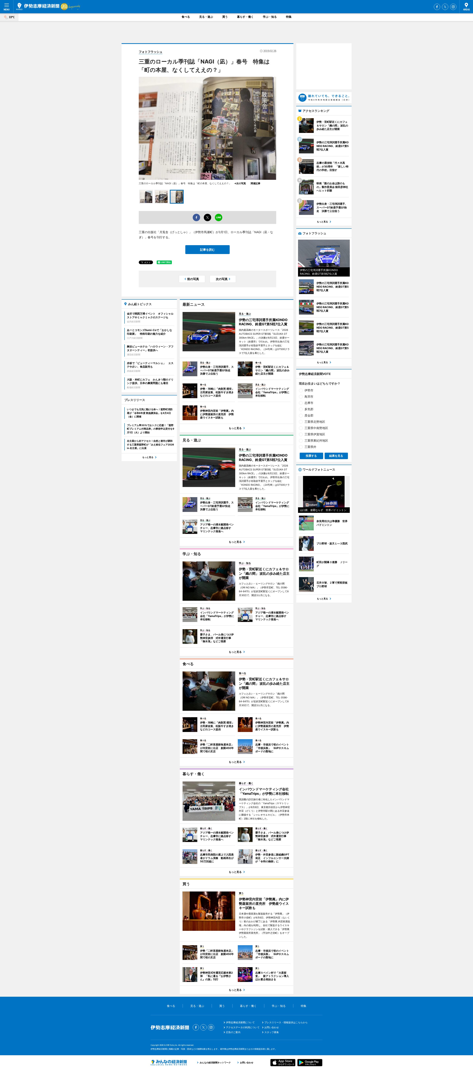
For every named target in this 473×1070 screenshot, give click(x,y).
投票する (311, 455)
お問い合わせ (271, 1027)
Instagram (453, 7)
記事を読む (207, 249)
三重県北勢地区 (314, 421)
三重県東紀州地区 (316, 440)
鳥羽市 (308, 396)
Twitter (445, 7)
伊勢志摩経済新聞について (240, 1022)
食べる (186, 16)
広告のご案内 (233, 1032)
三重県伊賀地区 (314, 434)
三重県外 (310, 446)
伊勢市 (308, 390)
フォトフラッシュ (150, 52)
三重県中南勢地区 (316, 428)
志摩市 (308, 402)
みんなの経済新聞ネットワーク (169, 1062)
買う (225, 16)
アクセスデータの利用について (243, 1027)
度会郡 (308, 415)
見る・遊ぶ (206, 16)
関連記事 (255, 183)
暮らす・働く (245, 16)
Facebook (437, 7)
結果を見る (336, 455)
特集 (289, 16)
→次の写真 (241, 183)
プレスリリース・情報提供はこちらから (286, 1022)
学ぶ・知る (270, 16)
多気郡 (308, 409)
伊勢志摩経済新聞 (37, 6)
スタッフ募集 (271, 1032)
